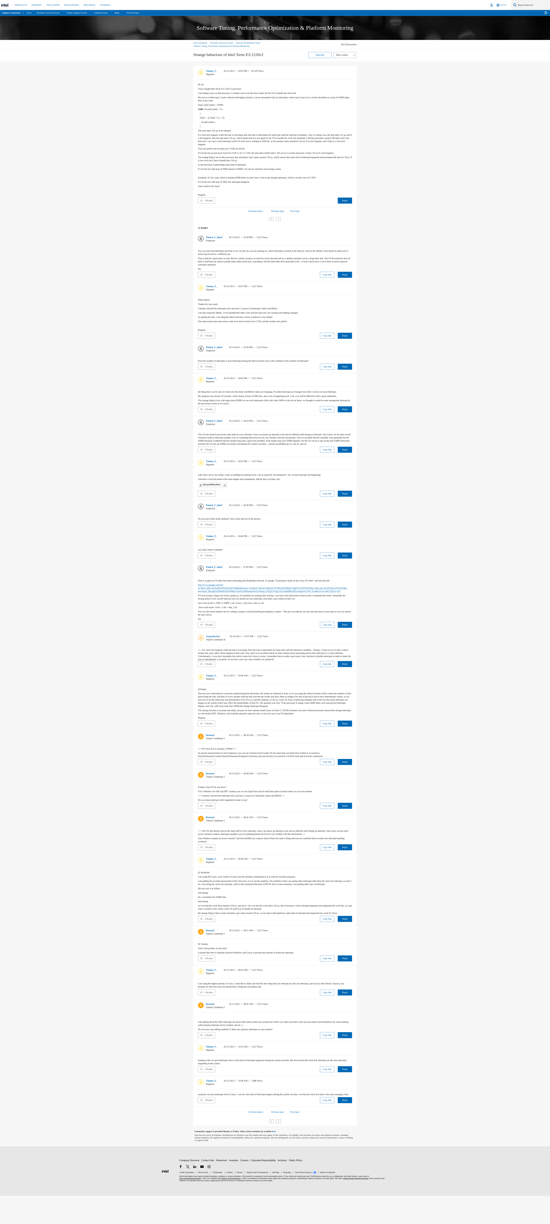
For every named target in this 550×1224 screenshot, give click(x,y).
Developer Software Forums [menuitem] (50, 12)
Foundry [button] (102, 4)
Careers (245, 1188)
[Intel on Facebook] (180, 1195)
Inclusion (282, 1188)
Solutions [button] (52, 4)
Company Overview (189, 1188)
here (276, 1159)
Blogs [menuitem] (122, 12)
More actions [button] (342, 54)
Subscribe (320, 54)
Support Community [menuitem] (11, 12)
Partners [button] (86, 4)
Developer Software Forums (224, 42)
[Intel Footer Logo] (165, 1199)
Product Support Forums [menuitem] (81, 12)
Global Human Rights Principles (355, 1206)
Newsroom (222, 1188)
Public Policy (295, 1188)
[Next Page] (283, 222)
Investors (234, 1188)
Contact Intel (208, 1188)
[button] (350, 71)
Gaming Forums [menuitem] (106, 12)
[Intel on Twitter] (187, 1195)
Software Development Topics (253, 42)
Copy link (327, 277)
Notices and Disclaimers (231, 1206)
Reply (345, 203)
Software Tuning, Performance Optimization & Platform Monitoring (222, 46)
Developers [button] (69, 4)
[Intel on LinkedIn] (194, 1195)
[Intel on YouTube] (202, 1195)
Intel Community (200, 42)
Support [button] (36, 4)
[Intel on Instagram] (209, 1195)
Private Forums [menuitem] (139, 12)
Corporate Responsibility (263, 1188)
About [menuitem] (30, 12)
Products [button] (20, 4)
